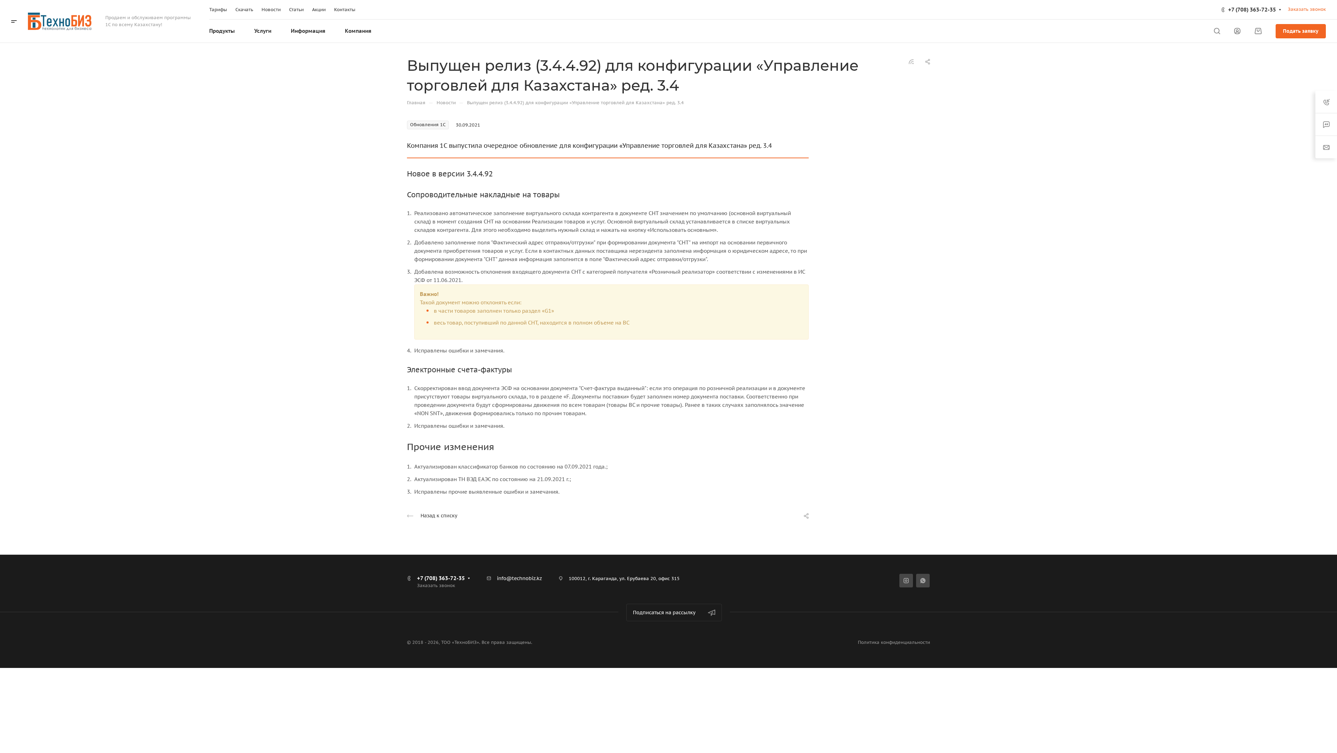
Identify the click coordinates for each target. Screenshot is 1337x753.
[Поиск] (1217, 31)
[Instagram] (906, 580)
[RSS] (911, 61)
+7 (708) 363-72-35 (1252, 9)
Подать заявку (1301, 31)
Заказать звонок (1307, 9)
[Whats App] (923, 580)
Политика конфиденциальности (894, 642)
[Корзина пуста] (1258, 31)
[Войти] (1237, 31)
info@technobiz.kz (519, 578)
